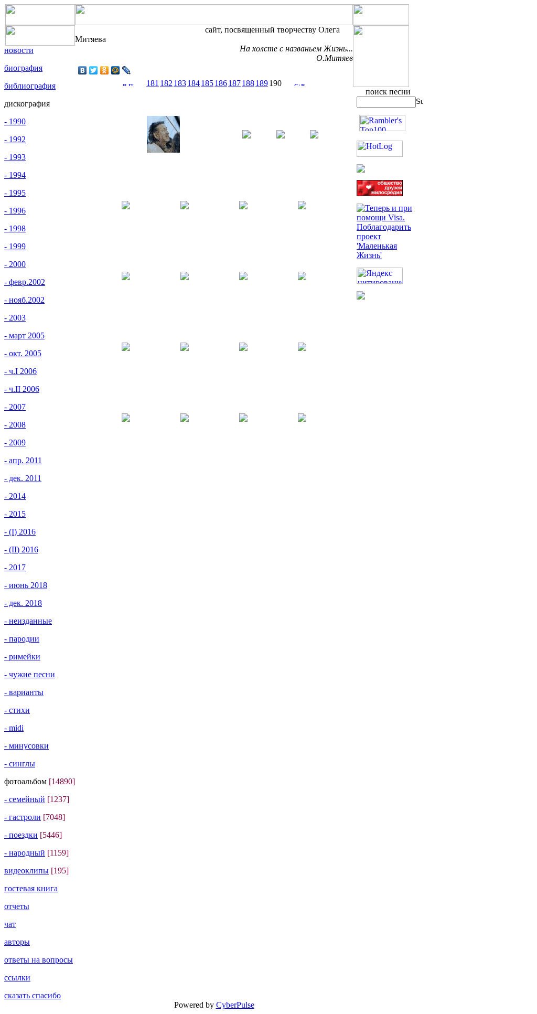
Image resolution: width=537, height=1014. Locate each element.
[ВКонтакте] (82, 70)
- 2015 (15, 513)
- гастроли (22, 817)
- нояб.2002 (24, 299)
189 (261, 83)
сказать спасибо (32, 995)
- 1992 (15, 139)
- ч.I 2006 (20, 371)
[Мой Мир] (115, 70)
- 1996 (15, 210)
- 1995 (15, 192)
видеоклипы (26, 870)
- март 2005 (24, 335)
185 (207, 83)
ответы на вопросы (38, 959)
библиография (30, 85)
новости (19, 50)
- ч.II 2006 (21, 389)
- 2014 (15, 496)
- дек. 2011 (22, 478)
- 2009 (15, 442)
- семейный (24, 799)
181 (152, 83)
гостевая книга (31, 888)
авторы (17, 941)
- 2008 (15, 424)
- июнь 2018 (25, 585)
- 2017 (15, 567)
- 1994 (15, 174)
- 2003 (15, 317)
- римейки (22, 656)
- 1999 (15, 246)
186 (220, 83)
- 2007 (15, 406)
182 (166, 83)
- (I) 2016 (20, 531)
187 (234, 83)
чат (10, 924)
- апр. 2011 (23, 460)
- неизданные (28, 620)
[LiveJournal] (126, 70)
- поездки (21, 834)
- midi (14, 727)
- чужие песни (29, 674)
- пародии (21, 638)
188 (248, 83)
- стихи (17, 710)
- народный (24, 852)
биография (23, 67)
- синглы (19, 763)
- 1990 (15, 121)
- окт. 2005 (22, 353)
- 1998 (15, 228)
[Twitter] (93, 70)
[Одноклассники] (104, 70)
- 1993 (15, 157)
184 (193, 83)
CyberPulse (235, 1004)
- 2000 (15, 264)
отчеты (16, 906)
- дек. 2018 (23, 603)
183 (180, 83)
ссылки (17, 977)
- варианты (24, 692)
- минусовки (26, 745)
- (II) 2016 (21, 549)
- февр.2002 (24, 281)
